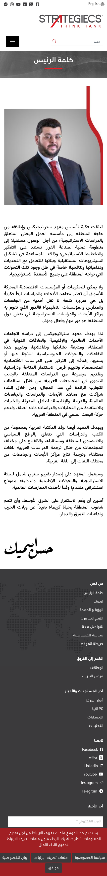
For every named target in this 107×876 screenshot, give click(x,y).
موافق (53, 868)
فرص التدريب (92, 676)
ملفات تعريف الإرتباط (51, 858)
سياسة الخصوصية (88, 635)
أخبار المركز (94, 700)
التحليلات (96, 726)
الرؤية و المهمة (91, 610)
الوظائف (96, 668)
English (94, 4)
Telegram (90, 791)
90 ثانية (97, 709)
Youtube (91, 775)
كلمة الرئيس (93, 593)
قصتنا (98, 602)
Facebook (91, 750)
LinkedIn (92, 766)
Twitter (95, 757)
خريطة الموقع (92, 644)
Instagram (90, 783)
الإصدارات (95, 717)
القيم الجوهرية (92, 618)
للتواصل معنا (92, 627)
